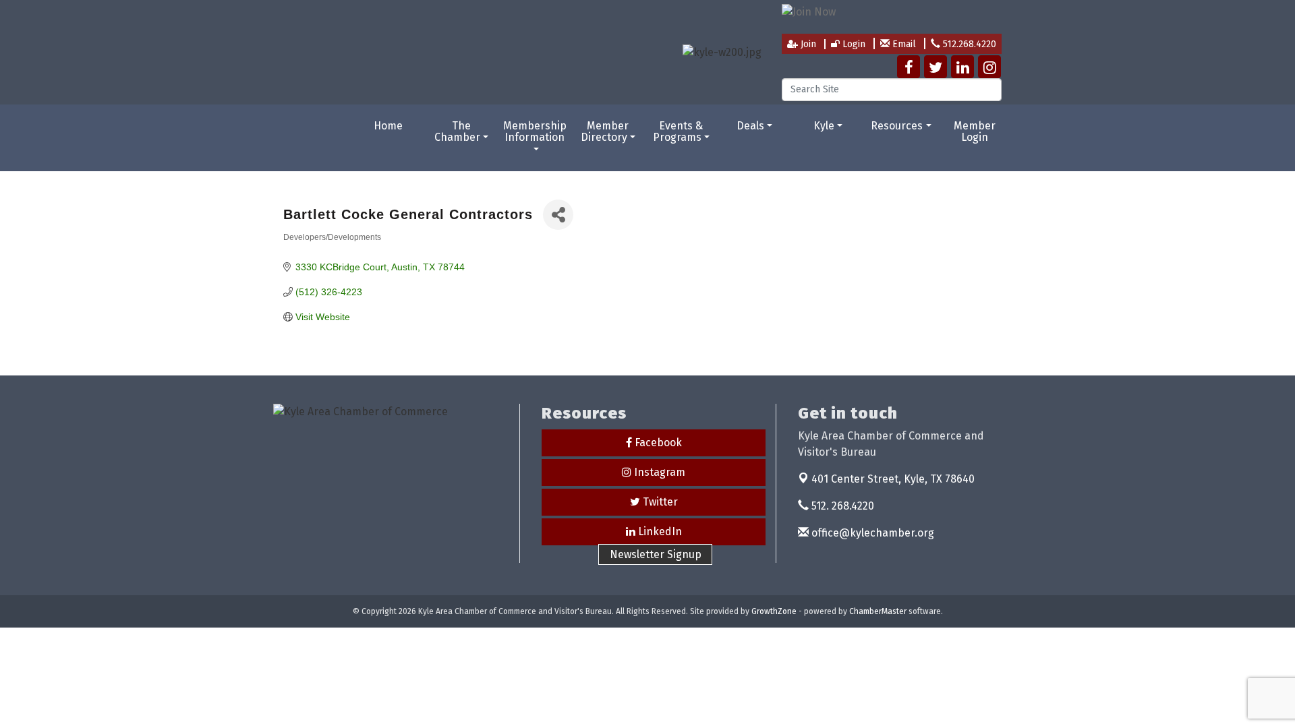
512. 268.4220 (841, 505)
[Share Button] (558, 215)
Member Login (975, 131)
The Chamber (457, 131)
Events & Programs (678, 131)
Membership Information (535, 131)
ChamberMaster (877, 611)
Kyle (823, 125)
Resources (897, 125)
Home (388, 125)
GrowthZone (774, 611)
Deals (750, 125)
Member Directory (605, 131)
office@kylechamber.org (871, 532)
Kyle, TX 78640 (893, 479)
